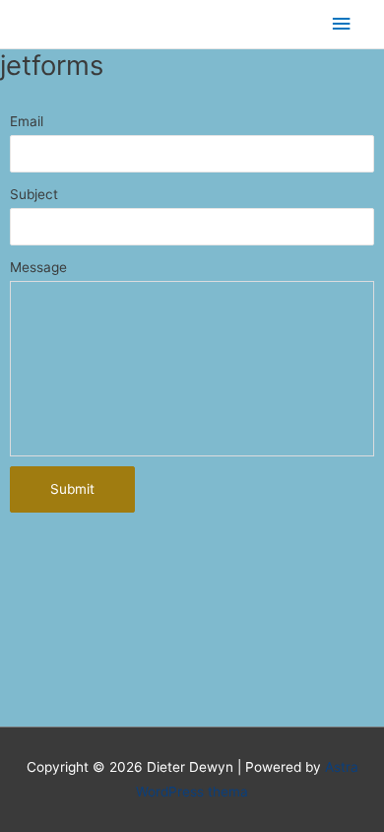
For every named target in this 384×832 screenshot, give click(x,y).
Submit (72, 489)
